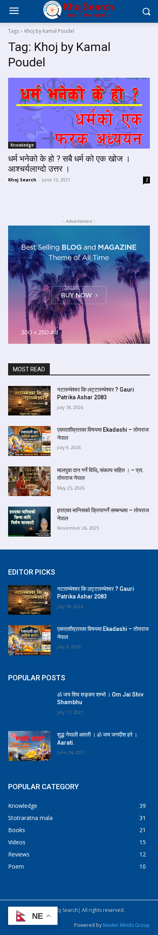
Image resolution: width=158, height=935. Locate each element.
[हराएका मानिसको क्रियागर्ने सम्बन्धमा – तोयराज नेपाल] (29, 522)
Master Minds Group (126, 925)
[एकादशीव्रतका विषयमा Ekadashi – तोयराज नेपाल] (29, 441)
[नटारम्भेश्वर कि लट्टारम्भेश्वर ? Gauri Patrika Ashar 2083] (29, 401)
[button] (146, 11)
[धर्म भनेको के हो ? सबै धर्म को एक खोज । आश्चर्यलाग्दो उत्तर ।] (79, 113)
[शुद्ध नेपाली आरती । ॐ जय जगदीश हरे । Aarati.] (29, 746)
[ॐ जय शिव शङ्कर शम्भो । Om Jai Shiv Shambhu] (29, 706)
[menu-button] (14, 12)
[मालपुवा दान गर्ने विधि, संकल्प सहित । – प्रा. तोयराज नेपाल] (29, 481)
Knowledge (22, 145)
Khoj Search (22, 180)
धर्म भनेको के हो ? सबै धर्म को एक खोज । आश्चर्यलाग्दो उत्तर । (69, 164)
